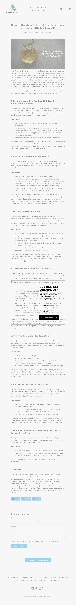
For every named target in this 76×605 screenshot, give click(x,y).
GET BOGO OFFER (49, 317)
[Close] (62, 282)
